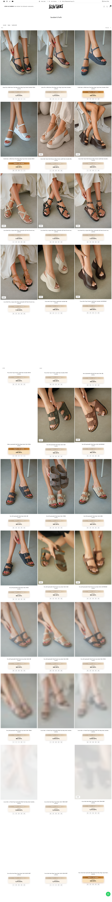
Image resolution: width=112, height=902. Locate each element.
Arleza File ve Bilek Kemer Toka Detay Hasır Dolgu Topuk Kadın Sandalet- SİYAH (19, 87)
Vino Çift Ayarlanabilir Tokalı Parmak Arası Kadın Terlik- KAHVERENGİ (93, 587)
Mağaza (9, 25)
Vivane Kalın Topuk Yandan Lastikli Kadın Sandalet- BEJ (56, 301)
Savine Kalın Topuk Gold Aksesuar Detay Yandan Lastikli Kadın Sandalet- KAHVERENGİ (93, 159)
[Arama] (107, 6)
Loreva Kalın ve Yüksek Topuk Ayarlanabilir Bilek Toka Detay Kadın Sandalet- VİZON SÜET (19, 802)
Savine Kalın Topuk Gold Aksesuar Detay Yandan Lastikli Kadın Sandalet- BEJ (56, 159)
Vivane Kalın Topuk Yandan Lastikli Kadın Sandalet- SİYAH (56, 372)
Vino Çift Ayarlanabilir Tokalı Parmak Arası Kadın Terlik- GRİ (19, 659)
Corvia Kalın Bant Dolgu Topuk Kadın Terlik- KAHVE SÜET (19, 873)
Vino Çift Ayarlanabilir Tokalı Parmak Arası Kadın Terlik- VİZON (19, 730)
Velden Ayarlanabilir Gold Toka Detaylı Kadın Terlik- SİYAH (19, 444)
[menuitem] (7, 6)
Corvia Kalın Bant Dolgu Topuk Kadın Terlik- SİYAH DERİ (93, 801)
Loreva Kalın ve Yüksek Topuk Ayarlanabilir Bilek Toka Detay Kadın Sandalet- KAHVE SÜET (56, 730)
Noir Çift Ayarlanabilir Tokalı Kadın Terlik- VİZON (56, 516)
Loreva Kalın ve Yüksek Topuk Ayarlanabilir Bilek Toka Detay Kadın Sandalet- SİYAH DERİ (93, 730)
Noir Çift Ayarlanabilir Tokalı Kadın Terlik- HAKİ (56, 444)
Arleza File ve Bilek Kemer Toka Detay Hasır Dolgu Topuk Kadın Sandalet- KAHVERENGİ (56, 87)
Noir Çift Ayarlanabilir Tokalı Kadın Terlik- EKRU (93, 516)
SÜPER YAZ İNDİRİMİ (9, 6)
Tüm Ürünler (23, 6)
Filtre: (2, 27)
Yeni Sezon (17, 6)
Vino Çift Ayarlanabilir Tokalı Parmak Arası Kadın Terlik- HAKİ (56, 587)
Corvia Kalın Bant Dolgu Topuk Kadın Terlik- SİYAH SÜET (56, 873)
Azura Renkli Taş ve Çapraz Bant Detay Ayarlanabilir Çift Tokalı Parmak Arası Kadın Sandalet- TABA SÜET (19, 302)
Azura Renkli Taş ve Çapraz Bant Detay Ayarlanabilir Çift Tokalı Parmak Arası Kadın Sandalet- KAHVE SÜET (93, 230)
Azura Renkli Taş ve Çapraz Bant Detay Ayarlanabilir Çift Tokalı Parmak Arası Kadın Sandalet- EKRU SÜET (19, 230)
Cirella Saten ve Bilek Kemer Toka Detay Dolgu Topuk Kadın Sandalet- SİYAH (93, 87)
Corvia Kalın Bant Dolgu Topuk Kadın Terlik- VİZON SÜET (56, 802)
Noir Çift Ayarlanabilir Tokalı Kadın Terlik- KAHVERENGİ (93, 444)
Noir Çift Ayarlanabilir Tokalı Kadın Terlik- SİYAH (19, 587)
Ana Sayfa (4, 25)
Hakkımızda (30, 6)
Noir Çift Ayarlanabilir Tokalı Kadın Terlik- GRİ (19, 516)
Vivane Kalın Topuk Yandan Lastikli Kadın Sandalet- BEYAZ (19, 372)
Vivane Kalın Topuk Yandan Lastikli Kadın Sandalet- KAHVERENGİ (93, 301)
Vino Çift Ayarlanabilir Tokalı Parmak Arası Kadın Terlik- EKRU (56, 659)
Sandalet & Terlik (14, 25)
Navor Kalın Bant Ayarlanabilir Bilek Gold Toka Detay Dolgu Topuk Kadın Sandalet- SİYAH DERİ (93, 872)
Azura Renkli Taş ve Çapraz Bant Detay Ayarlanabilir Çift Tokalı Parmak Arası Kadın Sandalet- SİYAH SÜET (56, 230)
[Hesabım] (104, 6)
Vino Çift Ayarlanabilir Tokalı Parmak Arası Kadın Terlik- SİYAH (93, 659)
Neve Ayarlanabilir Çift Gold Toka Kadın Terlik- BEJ (93, 373)
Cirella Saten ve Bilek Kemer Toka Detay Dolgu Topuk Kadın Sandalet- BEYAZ (18, 159)
